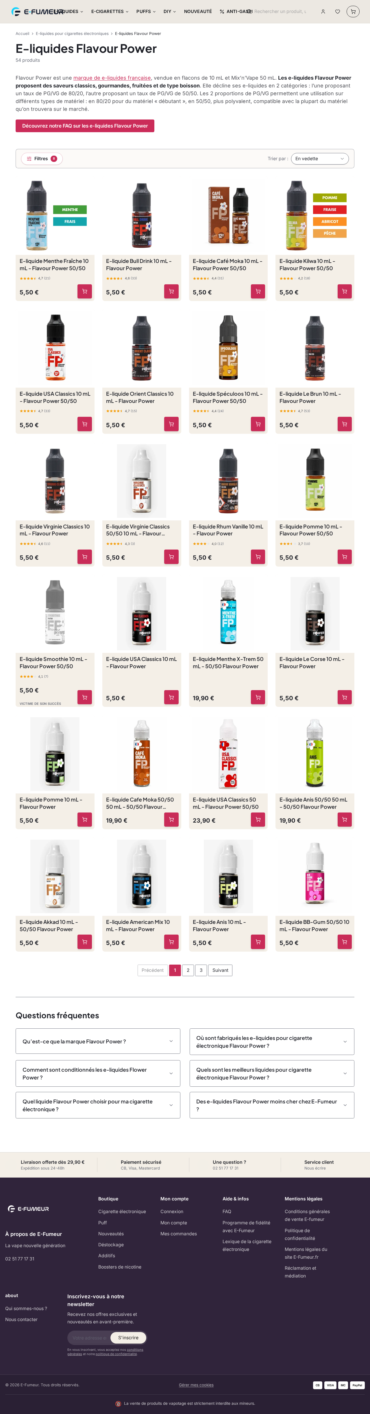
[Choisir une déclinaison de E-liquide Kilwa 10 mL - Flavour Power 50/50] (345, 291)
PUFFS (143, 11)
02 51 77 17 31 (19, 1259)
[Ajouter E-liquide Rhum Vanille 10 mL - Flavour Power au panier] (258, 557)
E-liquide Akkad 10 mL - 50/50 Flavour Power (49, 925)
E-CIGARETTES (107, 11)
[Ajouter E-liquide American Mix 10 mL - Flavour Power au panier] (171, 942)
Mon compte (173, 1223)
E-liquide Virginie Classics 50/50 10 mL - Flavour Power (138, 530)
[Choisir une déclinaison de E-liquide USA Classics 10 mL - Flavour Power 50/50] (84, 424)
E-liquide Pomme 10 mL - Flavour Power (51, 803)
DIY (167, 11)
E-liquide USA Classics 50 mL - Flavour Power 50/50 (226, 803)
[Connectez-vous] (323, 11)
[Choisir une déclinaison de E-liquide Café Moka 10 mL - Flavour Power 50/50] (258, 291)
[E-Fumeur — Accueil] (37, 11)
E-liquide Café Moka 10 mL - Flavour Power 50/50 (227, 264)
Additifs (106, 1255)
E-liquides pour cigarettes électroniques (72, 33)
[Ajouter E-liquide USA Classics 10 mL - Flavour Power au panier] (171, 697)
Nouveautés (111, 1233)
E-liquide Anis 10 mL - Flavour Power (219, 925)
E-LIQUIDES (66, 11)
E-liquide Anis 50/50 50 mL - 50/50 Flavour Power (313, 803)
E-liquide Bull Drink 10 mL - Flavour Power (139, 264)
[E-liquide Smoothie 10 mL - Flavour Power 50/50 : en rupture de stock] (84, 697)
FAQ (227, 1211)
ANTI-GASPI (240, 11)
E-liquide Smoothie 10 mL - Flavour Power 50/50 (53, 662)
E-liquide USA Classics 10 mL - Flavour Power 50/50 (55, 397)
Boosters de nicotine (119, 1267)
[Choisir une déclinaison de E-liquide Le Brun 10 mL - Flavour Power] (345, 424)
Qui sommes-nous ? (26, 1308)
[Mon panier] (353, 11)
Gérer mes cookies (196, 1385)
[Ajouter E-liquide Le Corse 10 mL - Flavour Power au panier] (345, 697)
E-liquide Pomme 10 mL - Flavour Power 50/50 (311, 530)
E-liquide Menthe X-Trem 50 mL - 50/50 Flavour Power (228, 662)
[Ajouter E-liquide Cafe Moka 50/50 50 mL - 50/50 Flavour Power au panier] (171, 819)
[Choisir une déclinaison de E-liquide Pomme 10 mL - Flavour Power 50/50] (345, 557)
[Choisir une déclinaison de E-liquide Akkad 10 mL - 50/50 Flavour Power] (84, 942)
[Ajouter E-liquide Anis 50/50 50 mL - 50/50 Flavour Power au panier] (345, 819)
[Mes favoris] (337, 11)
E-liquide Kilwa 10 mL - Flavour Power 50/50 (307, 264)
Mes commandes (178, 1233)
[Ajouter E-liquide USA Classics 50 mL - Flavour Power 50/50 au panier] (258, 819)
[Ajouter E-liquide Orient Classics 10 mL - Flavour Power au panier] (171, 424)
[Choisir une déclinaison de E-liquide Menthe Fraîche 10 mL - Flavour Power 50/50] (84, 291)
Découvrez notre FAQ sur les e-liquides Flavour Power (85, 126)
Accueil (22, 33)
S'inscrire (128, 1337)
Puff (102, 1223)
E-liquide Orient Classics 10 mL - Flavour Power (140, 397)
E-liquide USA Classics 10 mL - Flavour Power (141, 662)
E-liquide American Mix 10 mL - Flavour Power (138, 925)
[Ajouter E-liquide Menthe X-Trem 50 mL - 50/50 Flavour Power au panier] (258, 697)
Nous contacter (21, 1319)
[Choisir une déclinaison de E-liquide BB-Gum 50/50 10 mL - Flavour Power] (345, 942)
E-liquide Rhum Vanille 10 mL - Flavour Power (228, 530)
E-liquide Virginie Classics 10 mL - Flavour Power (55, 530)
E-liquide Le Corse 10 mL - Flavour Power (312, 662)
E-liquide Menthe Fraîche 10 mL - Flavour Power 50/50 (54, 264)
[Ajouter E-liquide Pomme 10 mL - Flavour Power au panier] (84, 819)
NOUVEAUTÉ (198, 11)
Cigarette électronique (122, 1211)
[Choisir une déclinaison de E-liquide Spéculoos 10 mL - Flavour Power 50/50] (258, 424)
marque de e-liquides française (112, 78)
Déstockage (111, 1244)
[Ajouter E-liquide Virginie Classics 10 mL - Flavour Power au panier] (84, 557)
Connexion (171, 1211)
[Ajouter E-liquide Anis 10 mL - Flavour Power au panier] (258, 942)
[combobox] (280, 11)
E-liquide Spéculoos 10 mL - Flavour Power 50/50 (228, 397)
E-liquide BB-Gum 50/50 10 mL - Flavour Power (314, 925)
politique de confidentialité (116, 1354)
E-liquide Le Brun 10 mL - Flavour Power (310, 397)
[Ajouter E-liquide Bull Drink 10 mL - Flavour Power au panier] (171, 291)
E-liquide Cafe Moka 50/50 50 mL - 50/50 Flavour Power (140, 803)
